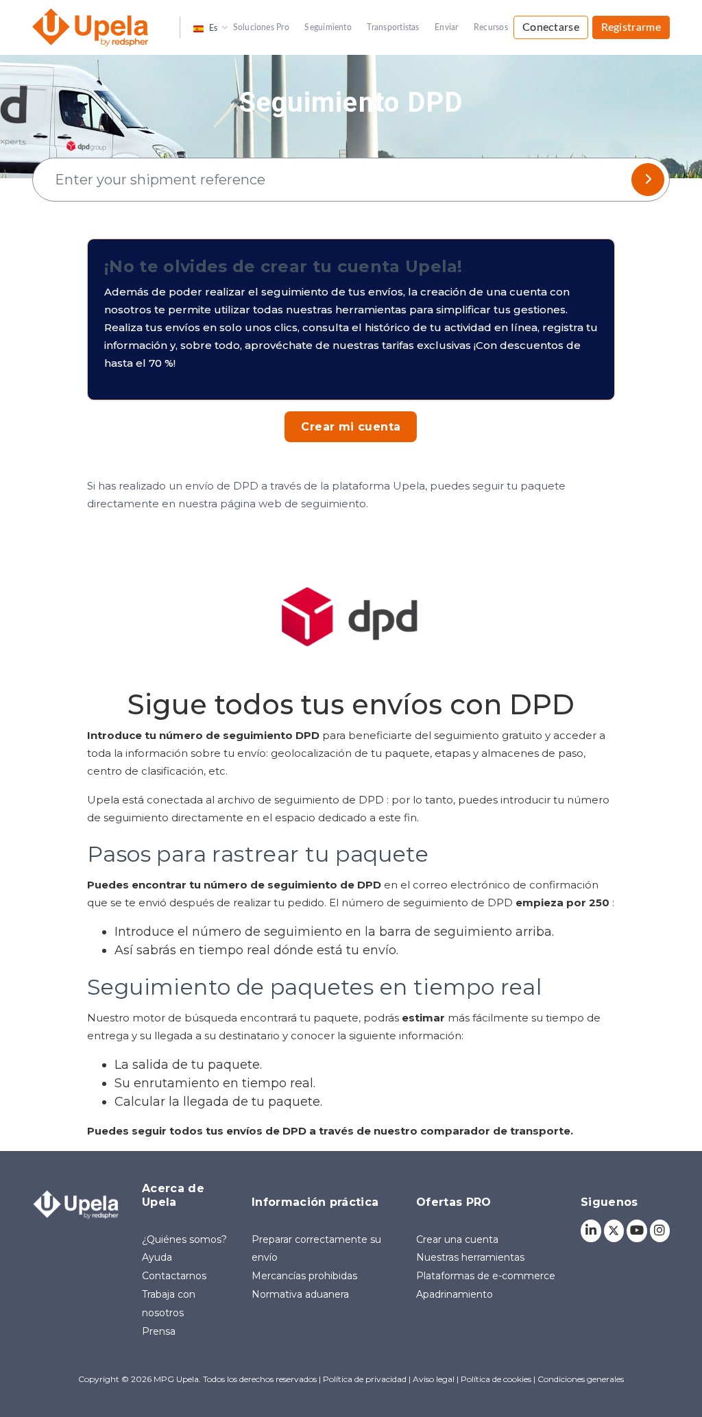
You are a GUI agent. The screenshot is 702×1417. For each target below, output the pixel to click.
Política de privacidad (366, 1379)
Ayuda (157, 1257)
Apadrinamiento (454, 1294)
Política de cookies (496, 1379)
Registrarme (631, 27)
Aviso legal (435, 1379)
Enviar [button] (446, 27)
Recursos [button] (491, 27)
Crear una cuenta (457, 1239)
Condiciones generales (580, 1379)
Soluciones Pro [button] (261, 27)
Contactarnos (174, 1276)
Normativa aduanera (300, 1294)
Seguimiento (328, 27)
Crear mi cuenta (350, 426)
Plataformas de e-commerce (485, 1276)
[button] (205, 27)
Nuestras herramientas (470, 1257)
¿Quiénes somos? (184, 1239)
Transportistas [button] (393, 27)
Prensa (159, 1331)
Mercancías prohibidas (304, 1276)
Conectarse (550, 27)
